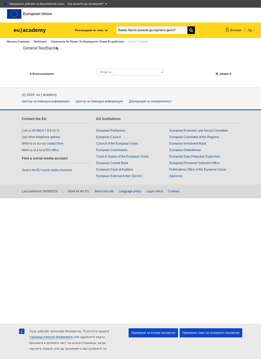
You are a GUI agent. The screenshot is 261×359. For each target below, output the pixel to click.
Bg (250, 30)
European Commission (111, 150)
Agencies (175, 176)
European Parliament (110, 130)
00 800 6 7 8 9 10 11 (46, 130)
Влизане (235, 30)
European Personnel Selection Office (194, 163)
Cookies (173, 191)
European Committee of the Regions (194, 137)
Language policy (130, 191)
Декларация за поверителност (150, 101)
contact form (55, 143)
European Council (108, 137)
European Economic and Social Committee (198, 130)
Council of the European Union (117, 143)
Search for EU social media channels (47, 170)
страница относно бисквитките (51, 337)
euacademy (30, 30)
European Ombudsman (185, 150)
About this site (104, 191)
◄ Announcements (41, 73)
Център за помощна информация (45, 101)
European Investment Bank (187, 143)
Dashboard (40, 41)
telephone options (48, 137)
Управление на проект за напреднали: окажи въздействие (87, 41)
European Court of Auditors (114, 169)
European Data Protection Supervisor (194, 156)
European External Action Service (119, 176)
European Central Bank (112, 163)
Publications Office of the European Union (197, 169)
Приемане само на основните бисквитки (211, 332)
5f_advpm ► (224, 73)
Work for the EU (78, 191)
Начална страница (18, 41)
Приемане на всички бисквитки (153, 332)
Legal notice (154, 191)
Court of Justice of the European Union (122, 156)
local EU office (49, 150)
